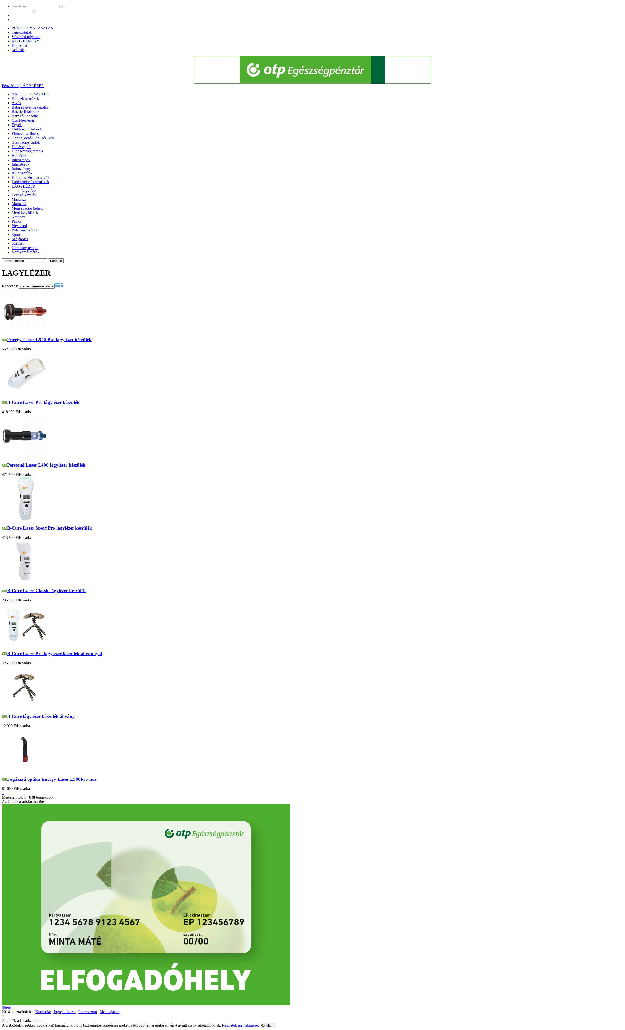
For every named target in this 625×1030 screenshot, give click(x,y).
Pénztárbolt (10, 86)
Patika (16, 221)
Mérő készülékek (25, 212)
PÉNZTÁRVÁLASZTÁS (32, 28)
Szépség (18, 243)
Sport (16, 234)
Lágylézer (29, 191)
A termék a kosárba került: (22, 1021)
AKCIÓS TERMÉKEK (30, 94)
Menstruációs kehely (27, 208)
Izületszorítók (22, 173)
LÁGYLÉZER (32, 86)
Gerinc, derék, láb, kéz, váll (33, 138)
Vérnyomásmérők (25, 252)
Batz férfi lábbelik (25, 112)
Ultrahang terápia (25, 248)
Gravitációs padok (26, 142)
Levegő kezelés (24, 195)
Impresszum (87, 1012)
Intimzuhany (21, 169)
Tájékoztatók (22, 32)
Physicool (19, 226)
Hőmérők (19, 155)
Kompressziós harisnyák (30, 177)
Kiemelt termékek (25, 98)
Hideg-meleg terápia (27, 151)
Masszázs (19, 199)
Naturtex (18, 217)
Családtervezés (23, 120)
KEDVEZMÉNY (26, 41)
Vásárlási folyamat (26, 37)
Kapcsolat (19, 45)
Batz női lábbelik (25, 116)
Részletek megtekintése (240, 1025)
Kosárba (25, 349)
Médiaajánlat (109, 1012)
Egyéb (17, 125)
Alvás (16, 103)
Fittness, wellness (25, 133)
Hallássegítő (21, 147)
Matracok (19, 204)
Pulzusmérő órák (25, 230)
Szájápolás (20, 239)
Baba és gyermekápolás (30, 107)
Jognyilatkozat (64, 1012)
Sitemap (8, 1007)
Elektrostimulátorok (27, 129)
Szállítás (18, 50)
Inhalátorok (20, 164)
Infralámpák (21, 160)
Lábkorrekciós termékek (30, 182)
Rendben (267, 1025)
